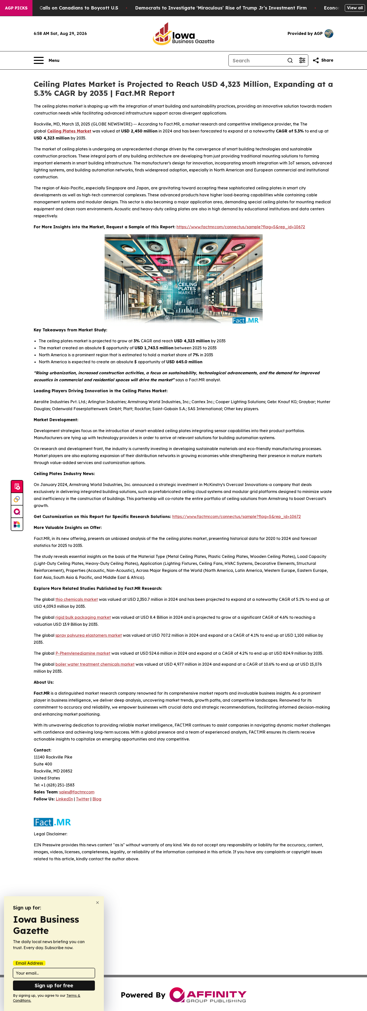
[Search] (290, 60)
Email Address (29, 963)
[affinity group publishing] (17, 512)
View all (355, 7)
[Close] (97, 902)
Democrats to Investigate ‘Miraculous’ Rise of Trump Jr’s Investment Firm (221, 8)
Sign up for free (54, 985)
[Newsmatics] (17, 524)
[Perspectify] (17, 499)
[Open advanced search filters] (302, 60)
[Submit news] (17, 487)
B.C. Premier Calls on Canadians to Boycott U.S (64, 8)
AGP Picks (16, 7)
